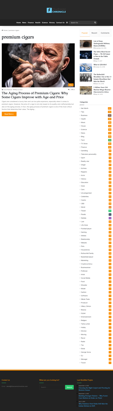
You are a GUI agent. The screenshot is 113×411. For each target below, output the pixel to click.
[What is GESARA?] (86, 68)
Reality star (85, 161)
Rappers (84, 172)
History (52, 23)
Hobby (83, 327)
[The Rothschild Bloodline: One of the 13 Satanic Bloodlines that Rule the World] (86, 77)
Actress (84, 168)
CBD (82, 203)
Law (82, 221)
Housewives (85, 250)
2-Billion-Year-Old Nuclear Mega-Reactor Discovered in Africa (102, 89)
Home (18, 23)
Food (83, 281)
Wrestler (84, 285)
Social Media (85, 278)
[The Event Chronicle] (56, 10)
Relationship (85, 239)
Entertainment (86, 317)
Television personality (88, 154)
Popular (85, 33)
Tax (82, 345)
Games (83, 218)
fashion (83, 292)
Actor (83, 175)
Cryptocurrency (86, 264)
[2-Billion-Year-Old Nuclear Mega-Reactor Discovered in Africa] (86, 90)
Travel (83, 211)
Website (84, 243)
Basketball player (87, 257)
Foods (83, 214)
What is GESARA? (100, 65)
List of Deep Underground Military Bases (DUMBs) (102, 43)
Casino (83, 200)
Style (83, 186)
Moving (83, 334)
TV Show (84, 143)
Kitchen (84, 331)
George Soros (86, 352)
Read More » (9, 114)
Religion (84, 320)
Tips (82, 112)
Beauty (83, 310)
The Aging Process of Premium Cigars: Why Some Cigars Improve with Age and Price (35, 95)
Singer (83, 165)
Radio (83, 341)
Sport (83, 158)
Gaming (84, 232)
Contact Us (60, 23)
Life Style (84, 225)
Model (83, 288)
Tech (83, 140)
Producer (84, 303)
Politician (84, 271)
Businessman (85, 267)
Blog (82, 136)
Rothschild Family (87, 253)
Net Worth (84, 108)
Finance (31, 23)
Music (83, 122)
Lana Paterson (7, 89)
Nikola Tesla (85, 299)
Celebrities (85, 196)
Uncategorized (86, 193)
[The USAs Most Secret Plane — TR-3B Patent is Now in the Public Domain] (86, 55)
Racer (83, 338)
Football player (86, 228)
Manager (84, 359)
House (83, 126)
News (24, 23)
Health (37, 23)
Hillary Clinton (86, 306)
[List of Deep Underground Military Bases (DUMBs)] (86, 44)
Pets (82, 246)
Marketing (84, 260)
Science (45, 23)
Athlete (83, 236)
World (83, 207)
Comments (105, 33)
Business (84, 115)
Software (84, 296)
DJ (82, 356)
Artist (83, 274)
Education (84, 182)
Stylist (83, 313)
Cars (82, 189)
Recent (94, 33)
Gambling (84, 151)
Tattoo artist (85, 324)
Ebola (83, 348)
